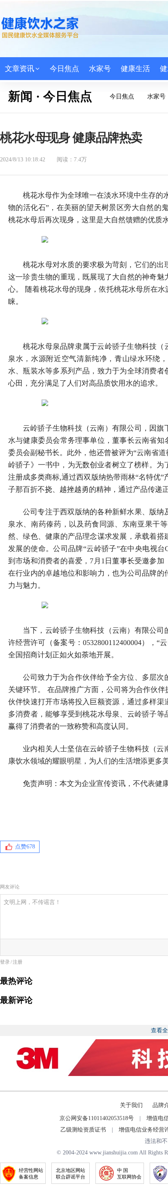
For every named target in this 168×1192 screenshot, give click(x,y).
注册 (17, 962)
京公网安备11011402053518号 (97, 1118)
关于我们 (131, 1105)
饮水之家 (40, 27)
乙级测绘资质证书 (83, 1130)
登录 (5, 962)
